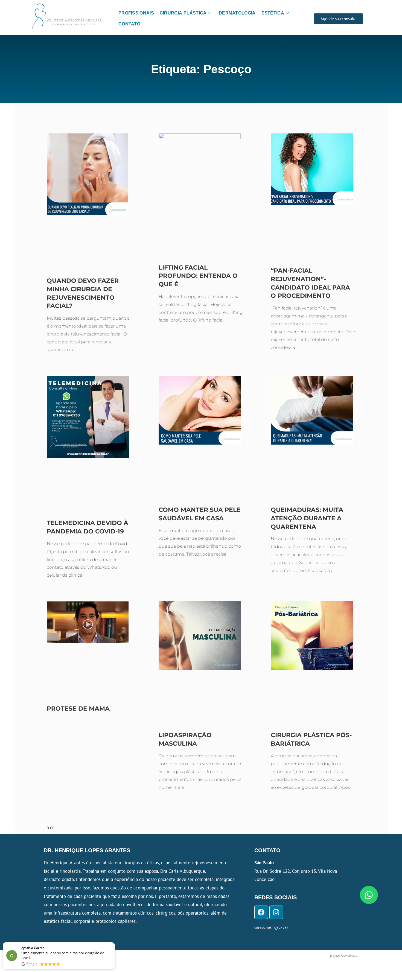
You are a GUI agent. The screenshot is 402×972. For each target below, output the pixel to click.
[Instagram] (276, 912)
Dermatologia (237, 13)
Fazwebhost (348, 955)
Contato (129, 24)
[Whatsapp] (369, 895)
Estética (272, 13)
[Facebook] (261, 912)
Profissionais (136, 13)
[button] (115, 942)
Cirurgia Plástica (183, 13)
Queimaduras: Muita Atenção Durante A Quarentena (307, 518)
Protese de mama (78, 708)
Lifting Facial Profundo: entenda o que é (198, 276)
